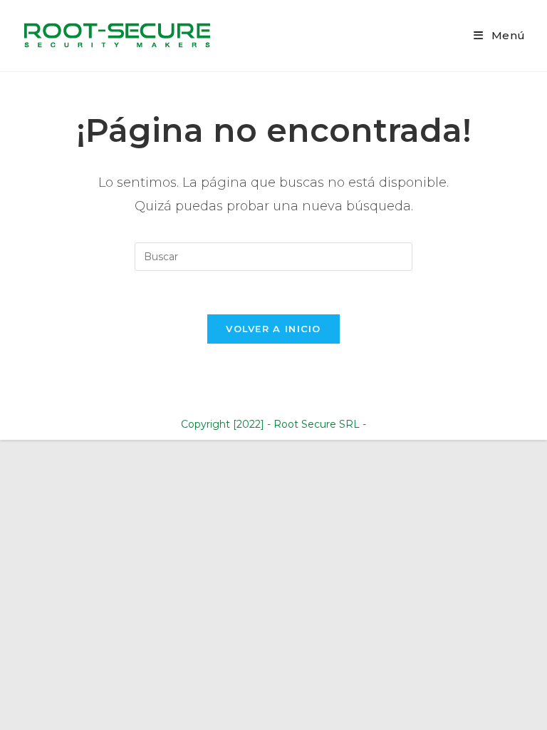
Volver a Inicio (273, 328)
